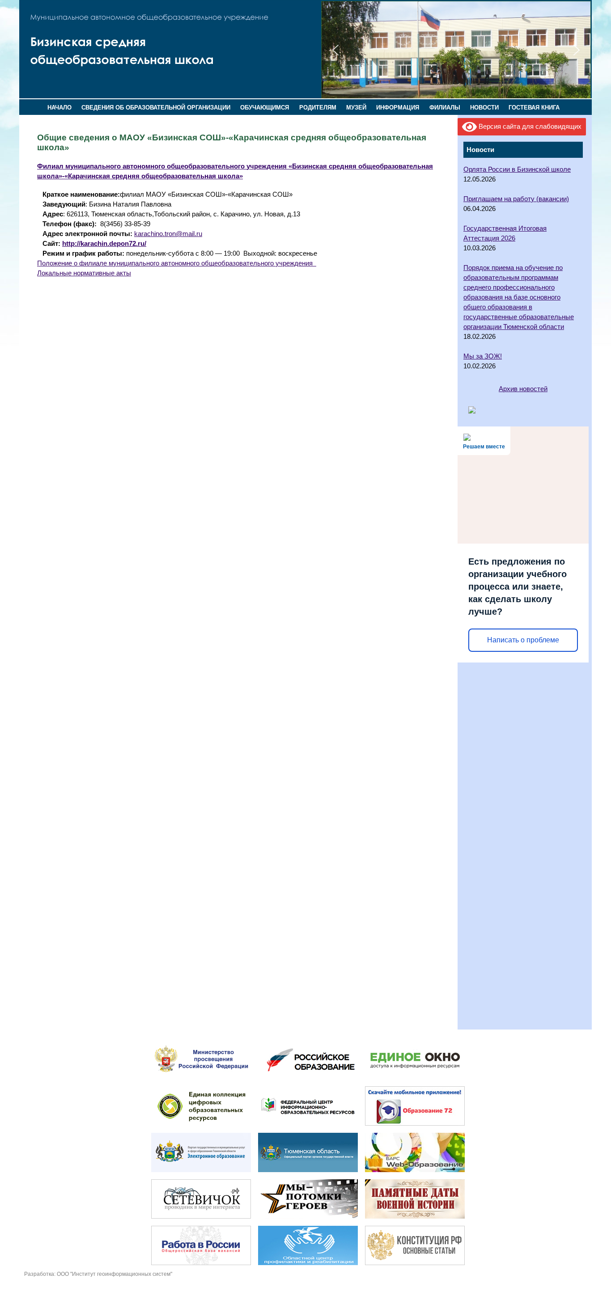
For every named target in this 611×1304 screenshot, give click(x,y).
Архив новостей (523, 388)
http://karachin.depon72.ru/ (104, 243)
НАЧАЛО (59, 107)
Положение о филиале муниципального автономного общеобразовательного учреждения (176, 263)
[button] (335, 50)
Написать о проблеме (523, 640)
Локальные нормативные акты (84, 273)
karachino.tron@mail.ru (168, 233)
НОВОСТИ (484, 107)
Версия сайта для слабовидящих (529, 126)
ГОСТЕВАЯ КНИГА (534, 107)
